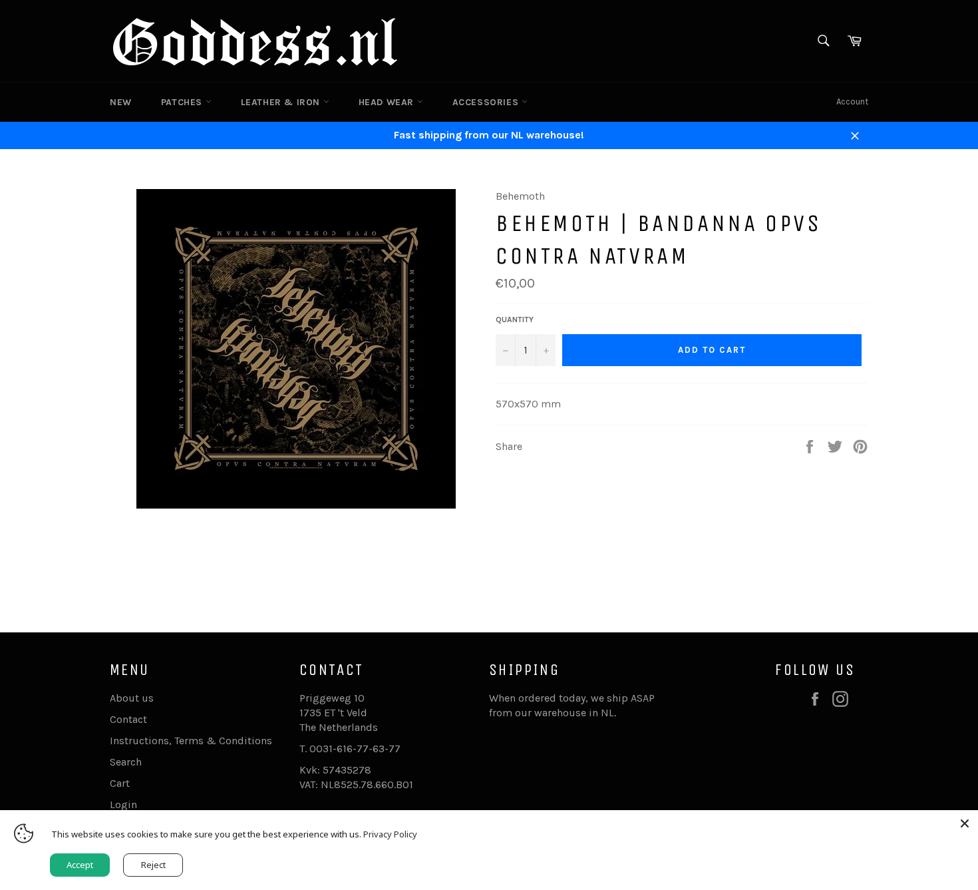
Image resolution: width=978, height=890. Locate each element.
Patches (183, 102)
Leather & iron (282, 102)
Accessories (487, 102)
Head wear (388, 102)
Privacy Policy (390, 834)
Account (852, 102)
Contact (128, 719)
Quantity (515, 319)
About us (132, 698)
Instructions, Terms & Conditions (191, 740)
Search (126, 762)
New (121, 102)
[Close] (964, 823)
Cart (120, 783)
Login (123, 804)
